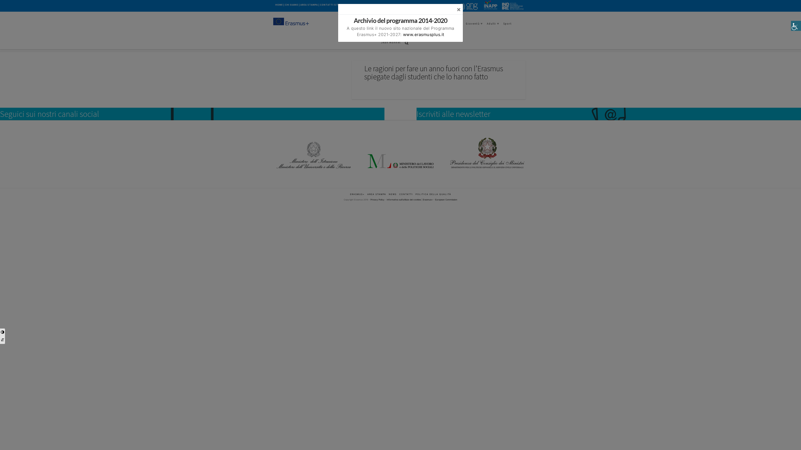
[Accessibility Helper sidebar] (796, 26)
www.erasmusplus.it (423, 34)
